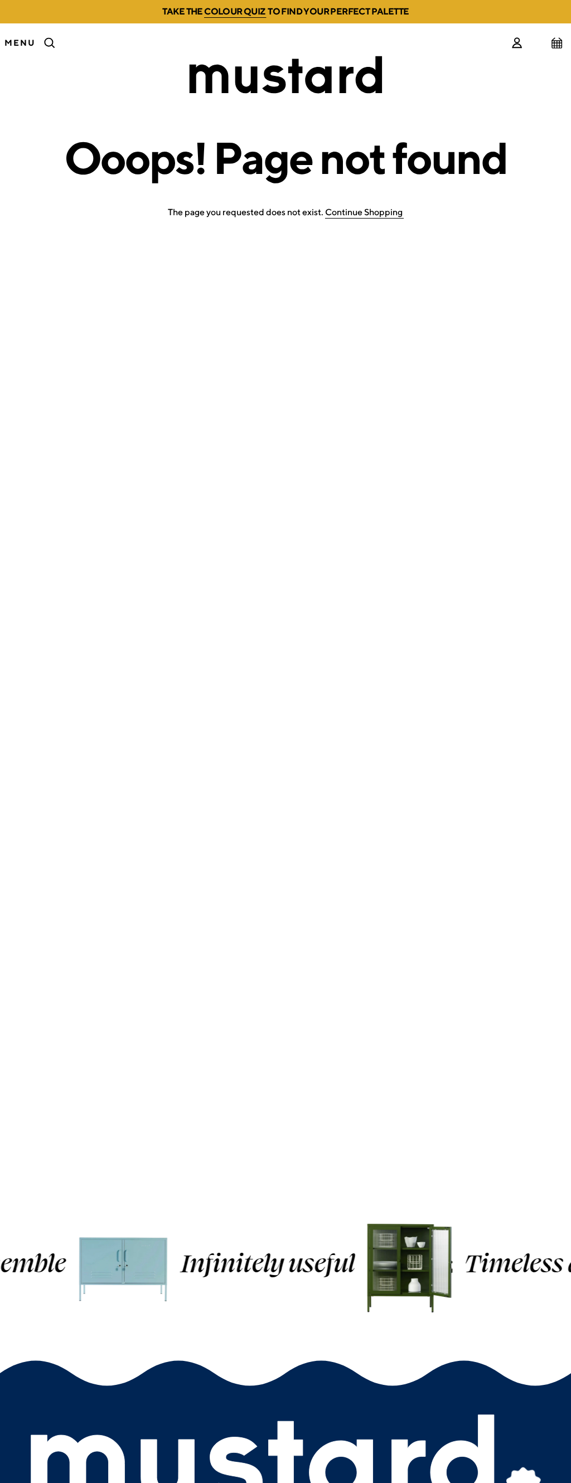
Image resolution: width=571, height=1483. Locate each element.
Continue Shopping (364, 212)
